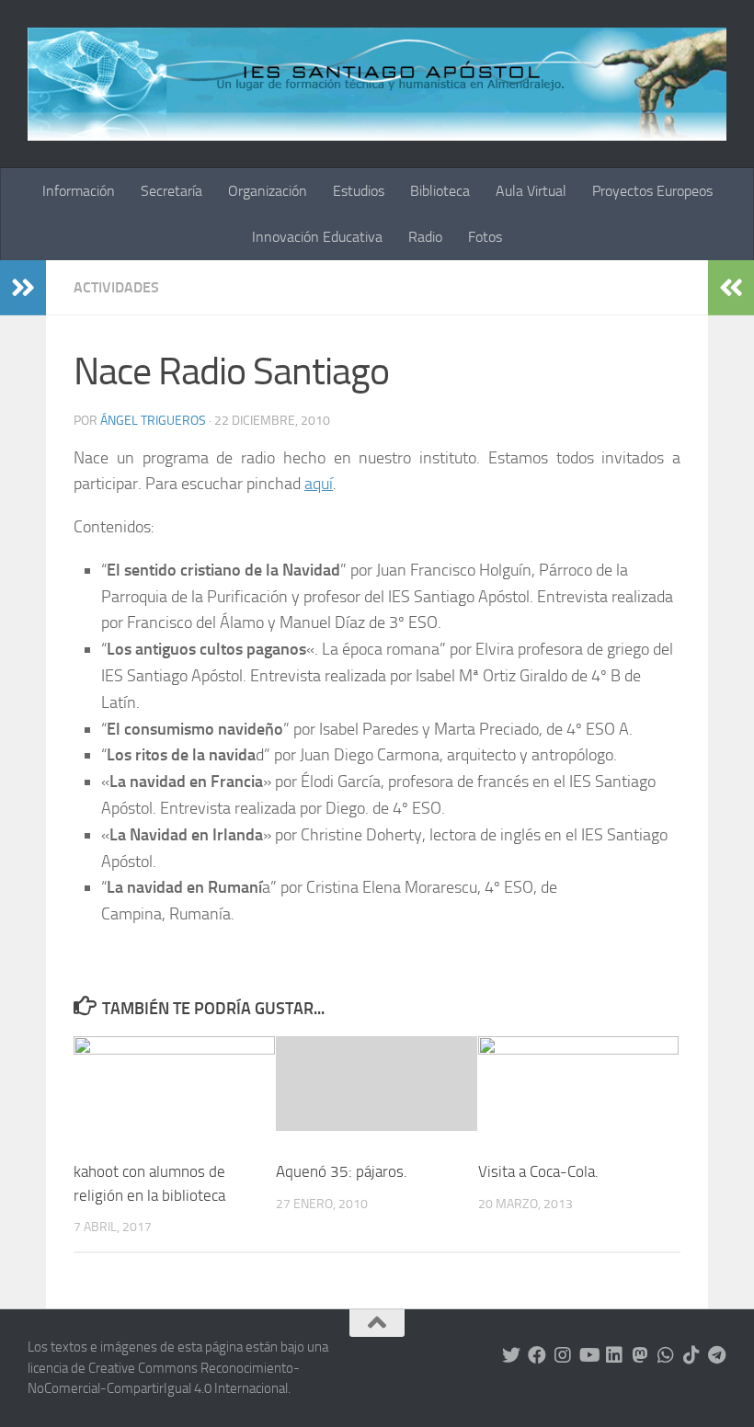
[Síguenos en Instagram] (563, 1355)
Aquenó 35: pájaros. (341, 1171)
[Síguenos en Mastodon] (640, 1355)
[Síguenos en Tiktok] (691, 1355)
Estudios (358, 191)
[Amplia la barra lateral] (23, 287)
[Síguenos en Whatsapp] (666, 1355)
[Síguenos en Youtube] (588, 1355)
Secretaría (171, 191)
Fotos (485, 236)
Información (78, 191)
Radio (425, 236)
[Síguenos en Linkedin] (614, 1355)
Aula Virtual (531, 191)
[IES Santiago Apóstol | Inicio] (377, 84)
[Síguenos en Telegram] (717, 1355)
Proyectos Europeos (652, 191)
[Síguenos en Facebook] (537, 1355)
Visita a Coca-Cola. (538, 1171)
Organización (267, 191)
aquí (318, 484)
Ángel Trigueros (153, 420)
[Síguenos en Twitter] (511, 1355)
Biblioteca (440, 191)
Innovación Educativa (317, 236)
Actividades (116, 287)
